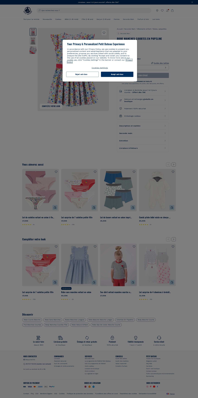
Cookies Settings (100, 68)
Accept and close (117, 74)
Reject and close (81, 74)
